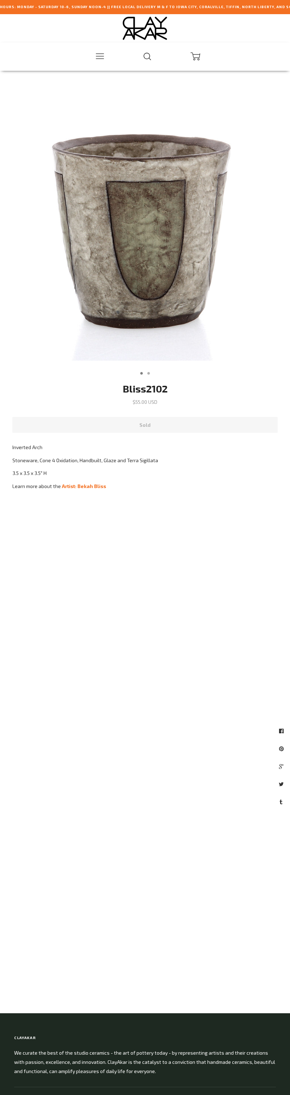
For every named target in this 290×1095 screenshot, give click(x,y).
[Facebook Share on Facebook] (282, 731)
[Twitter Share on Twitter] (282, 784)
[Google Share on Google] (282, 766)
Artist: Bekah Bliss (84, 486)
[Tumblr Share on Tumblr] (282, 802)
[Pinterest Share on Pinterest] (282, 748)
